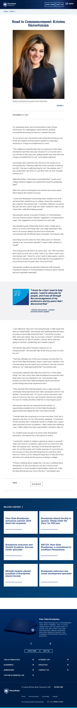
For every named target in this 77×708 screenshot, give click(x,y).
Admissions (9, 670)
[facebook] (26, 643)
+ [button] (33, 659)
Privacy (23, 696)
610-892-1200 (58, 687)
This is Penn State (12, 660)
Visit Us (59, 4)
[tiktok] (50, 643)
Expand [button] (60, 106)
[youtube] (40, 643)
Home (6, 11)
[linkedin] (45, 643)
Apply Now (50, 4)
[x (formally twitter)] (31, 643)
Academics (8, 665)
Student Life (44, 660)
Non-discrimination (34, 696)
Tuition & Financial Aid (14, 675)
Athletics (43, 665)
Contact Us (43, 670)
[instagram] (35, 643)
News (12, 11)
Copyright (55, 696)
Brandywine (36, 484)
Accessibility (45, 696)
